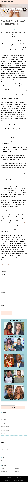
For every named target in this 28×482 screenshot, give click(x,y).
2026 (2, 453)
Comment (3, 274)
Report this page (5, 264)
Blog (2, 461)
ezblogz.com (13, 477)
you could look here (21, 223)
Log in (2, 416)
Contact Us (7, 480)
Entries (16, 468)
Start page (3, 423)
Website (3, 305)
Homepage (3, 419)
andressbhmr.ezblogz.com (10, 1)
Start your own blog (5, 426)
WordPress (16, 471)
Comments (4, 471)
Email (3, 299)
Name (3, 292)
